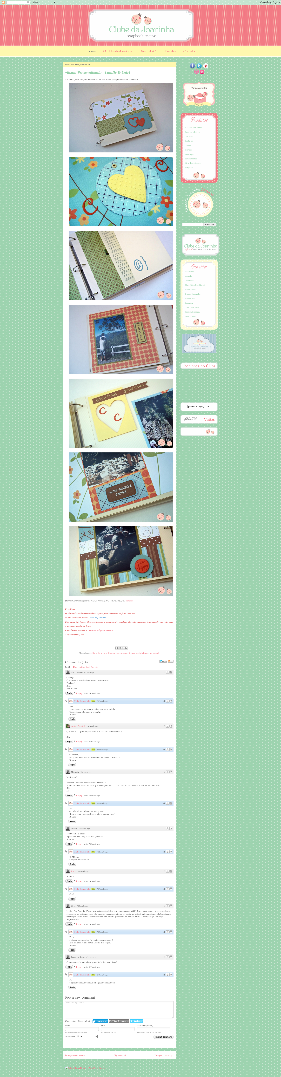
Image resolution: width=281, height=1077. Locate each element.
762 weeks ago (88, 672)
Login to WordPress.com (119, 1021)
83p (93, 701)
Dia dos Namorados (193, 294)
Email (103, 1025)
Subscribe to (71, 1036)
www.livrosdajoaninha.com (101, 630)
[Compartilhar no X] (122, 648)
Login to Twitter (136, 1021)
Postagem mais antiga (164, 1055)
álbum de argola (99, 653)
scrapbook (155, 653)
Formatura (189, 302)
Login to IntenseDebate (100, 1021)
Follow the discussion (171, 661)
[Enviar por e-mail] (116, 648)
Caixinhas (189, 136)
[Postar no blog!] (119, 648)
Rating (82, 666)
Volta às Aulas (190, 316)
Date (75, 666)
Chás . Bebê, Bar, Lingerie (195, 285)
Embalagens (189, 154)
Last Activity (92, 666)
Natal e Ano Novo (192, 307)
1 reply (79, 693)
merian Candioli (78, 726)
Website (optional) (145, 1025)
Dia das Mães (190, 289)
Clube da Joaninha (82, 701)
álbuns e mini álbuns (138, 653)
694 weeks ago (92, 957)
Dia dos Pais (190, 298)
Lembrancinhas (191, 158)
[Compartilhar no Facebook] (125, 648)
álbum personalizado (117, 653)
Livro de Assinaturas (193, 163)
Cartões (188, 145)
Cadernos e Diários (192, 132)
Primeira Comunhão (193, 311)
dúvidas (129, 600)
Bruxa (73, 871)
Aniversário (189, 271)
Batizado (188, 276)
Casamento (189, 280)
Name (67, 1025)
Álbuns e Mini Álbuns (193, 127)
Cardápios (189, 140)
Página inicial (120, 1055)
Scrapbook (189, 167)
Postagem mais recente (75, 1055)
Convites (188, 149)
